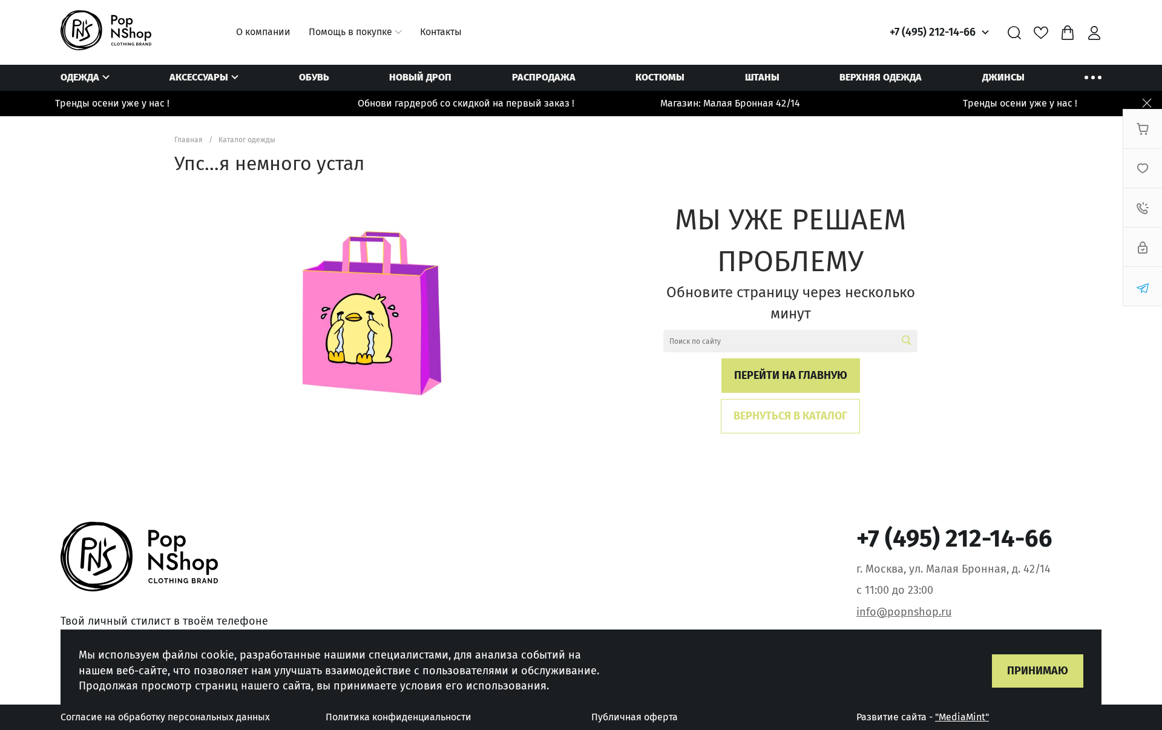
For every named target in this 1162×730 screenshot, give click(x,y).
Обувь (314, 77)
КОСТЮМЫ (659, 77)
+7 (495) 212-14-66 (933, 32)
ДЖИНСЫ (1003, 77)
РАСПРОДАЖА (544, 77)
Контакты (441, 32)
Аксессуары (198, 77)
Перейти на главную (790, 375)
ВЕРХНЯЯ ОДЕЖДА (880, 77)
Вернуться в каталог (790, 416)
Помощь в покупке (350, 32)
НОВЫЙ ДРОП (420, 77)
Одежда (80, 77)
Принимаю (1037, 670)
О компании (263, 32)
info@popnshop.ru (903, 612)
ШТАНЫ (762, 77)
